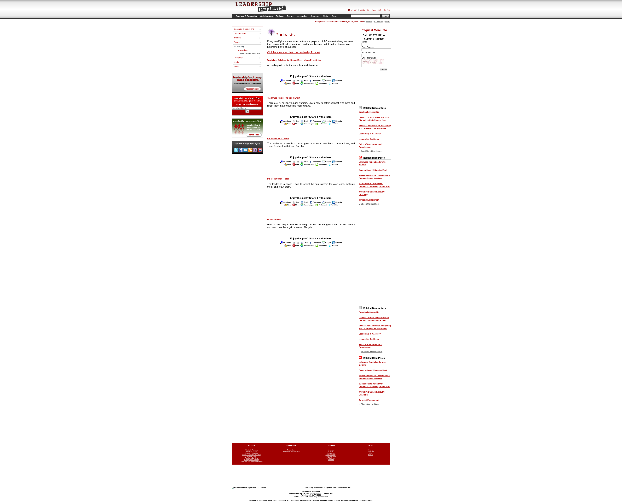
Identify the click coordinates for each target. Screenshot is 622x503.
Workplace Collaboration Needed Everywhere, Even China (294, 60)
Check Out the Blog (370, 204)
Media (236, 62)
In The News (331, 458)
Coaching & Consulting (244, 29)
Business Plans (251, 451)
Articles (369, 22)
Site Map (387, 10)
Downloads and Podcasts (249, 53)
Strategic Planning (251, 450)
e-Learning (239, 46)
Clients (330, 451)
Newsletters (243, 50)
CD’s (370, 453)
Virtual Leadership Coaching (251, 455)
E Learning (378, 22)
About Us (331, 450)
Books (371, 450)
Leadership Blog (331, 455)
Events (237, 42)
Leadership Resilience (369, 139)
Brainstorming (274, 219)
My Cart (353, 10)
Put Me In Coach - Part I (278, 179)
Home (387, 22)
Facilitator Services (251, 458)
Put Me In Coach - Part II (278, 138)
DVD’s (370, 455)
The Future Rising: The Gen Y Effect (283, 98)
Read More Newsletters (371, 151)
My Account (376, 10)
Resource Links (331, 456)
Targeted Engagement (369, 200)
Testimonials (331, 453)
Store (236, 66)
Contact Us (364, 10)
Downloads (370, 451)
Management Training (251, 460)
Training (237, 38)
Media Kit (331, 460)
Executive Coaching (251, 453)
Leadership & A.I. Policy (370, 134)
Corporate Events (251, 456)
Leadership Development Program (251, 461)
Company (238, 58)
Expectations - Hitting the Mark (373, 170)
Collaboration (240, 33)
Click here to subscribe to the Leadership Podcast (293, 52)
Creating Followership (369, 112)
